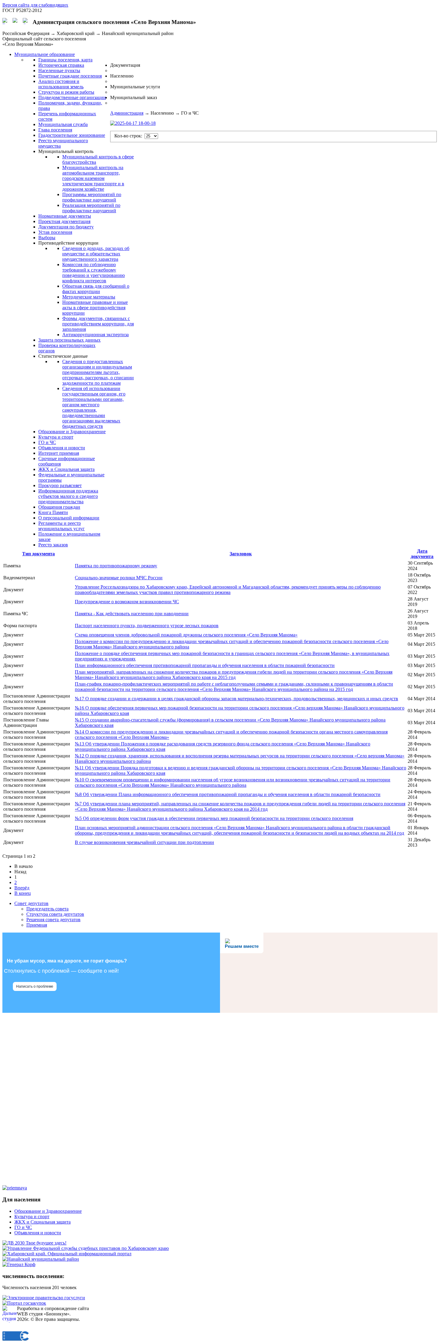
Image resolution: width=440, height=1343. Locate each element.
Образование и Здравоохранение (48, 1211)
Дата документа (422, 553)
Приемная (36, 924)
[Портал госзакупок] (24, 1303)
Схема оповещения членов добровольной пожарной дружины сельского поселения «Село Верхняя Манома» (186, 634)
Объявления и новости (37, 1232)
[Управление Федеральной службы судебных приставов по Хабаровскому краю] (85, 1248)
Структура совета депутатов (55, 914)
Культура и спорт (31, 1216)
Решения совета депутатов (53, 919)
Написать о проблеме (34, 986)
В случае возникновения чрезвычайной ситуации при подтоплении (144, 842)
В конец (22, 893)
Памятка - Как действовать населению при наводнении (132, 613)
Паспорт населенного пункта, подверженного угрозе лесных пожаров (147, 625)
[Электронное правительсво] (43, 1297)
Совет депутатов (31, 903)
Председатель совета (47, 908)
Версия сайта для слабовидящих (35, 4)
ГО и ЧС (23, 1227)
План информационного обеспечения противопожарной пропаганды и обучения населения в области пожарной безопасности (205, 665)
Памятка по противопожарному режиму (116, 565)
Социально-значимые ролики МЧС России (119, 577)
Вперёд (21, 887)
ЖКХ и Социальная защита (42, 1221)
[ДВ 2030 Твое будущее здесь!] (34, 1242)
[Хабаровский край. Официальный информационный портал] (66, 1253)
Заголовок (241, 553)
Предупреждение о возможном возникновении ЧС (127, 601)
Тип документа (38, 553)
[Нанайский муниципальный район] (40, 1259)
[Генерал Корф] (18, 1264)
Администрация (126, 113)
